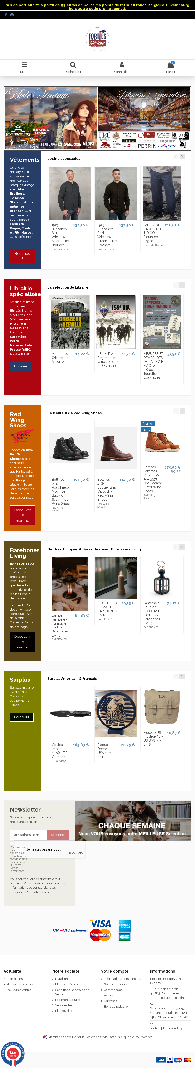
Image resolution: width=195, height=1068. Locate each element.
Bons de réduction (117, 1006)
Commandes (113, 990)
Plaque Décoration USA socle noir (106, 751)
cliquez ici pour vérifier (136, 1037)
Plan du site (63, 1011)
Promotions (14, 978)
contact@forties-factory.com (170, 1028)
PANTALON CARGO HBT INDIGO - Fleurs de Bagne (153, 233)
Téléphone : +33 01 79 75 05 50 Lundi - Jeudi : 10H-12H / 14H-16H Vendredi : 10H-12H (170, 1013)
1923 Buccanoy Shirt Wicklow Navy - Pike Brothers (60, 235)
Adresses (110, 1001)
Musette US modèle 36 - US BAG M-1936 (153, 738)
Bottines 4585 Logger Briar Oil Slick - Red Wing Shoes (107, 489)
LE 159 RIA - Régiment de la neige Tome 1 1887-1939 (108, 359)
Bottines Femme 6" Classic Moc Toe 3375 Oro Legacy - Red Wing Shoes (152, 479)
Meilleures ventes (18, 990)
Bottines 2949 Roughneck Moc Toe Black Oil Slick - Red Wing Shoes (61, 491)
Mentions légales (67, 984)
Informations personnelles (122, 978)
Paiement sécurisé (68, 1000)
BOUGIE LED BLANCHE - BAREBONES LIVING (107, 609)
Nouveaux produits (19, 984)
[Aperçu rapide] (70, 219)
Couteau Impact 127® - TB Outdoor (60, 751)
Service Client (64, 1005)
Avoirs (108, 995)
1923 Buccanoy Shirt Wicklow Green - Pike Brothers (107, 235)
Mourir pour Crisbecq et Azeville (61, 358)
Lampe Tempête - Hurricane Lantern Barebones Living (60, 625)
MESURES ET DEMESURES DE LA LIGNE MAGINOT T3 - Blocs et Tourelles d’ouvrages (153, 366)
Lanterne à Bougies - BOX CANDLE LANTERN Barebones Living (153, 613)
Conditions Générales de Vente (72, 992)
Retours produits (115, 984)
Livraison (61, 978)
